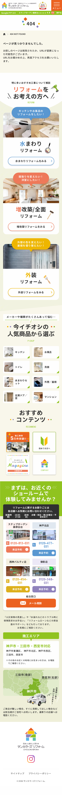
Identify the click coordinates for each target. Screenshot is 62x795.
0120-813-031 (19, 543)
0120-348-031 (46, 581)
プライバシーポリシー (40, 773)
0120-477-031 (46, 545)
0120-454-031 (19, 581)
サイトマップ (17, 773)
